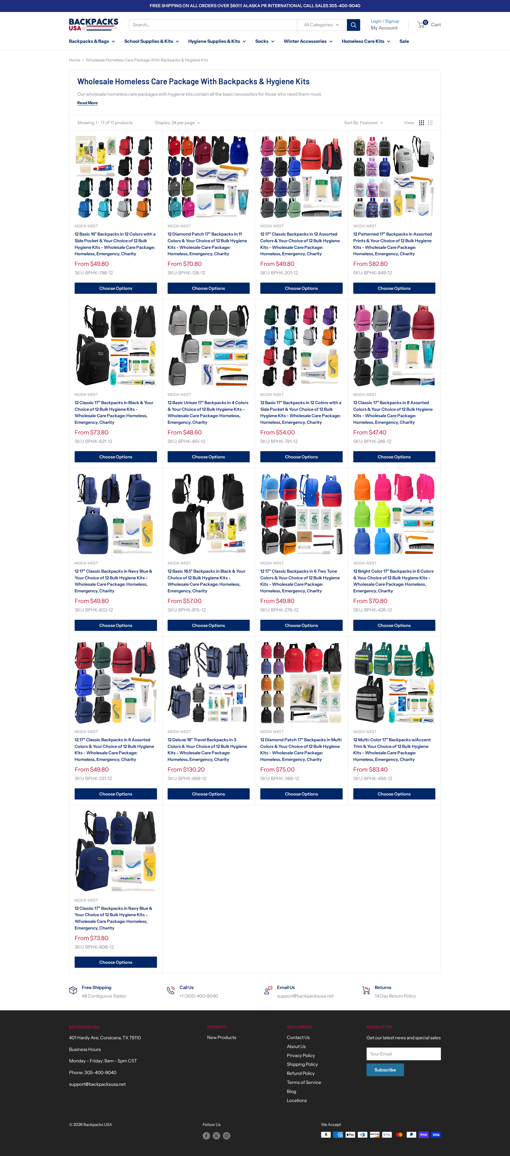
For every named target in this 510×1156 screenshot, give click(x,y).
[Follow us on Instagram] (226, 1135)
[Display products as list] (430, 122)
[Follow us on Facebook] (206, 1135)
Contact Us (298, 1037)
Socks (262, 41)
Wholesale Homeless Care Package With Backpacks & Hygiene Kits (147, 59)
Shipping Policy (302, 1064)
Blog (291, 1091)
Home (74, 59)
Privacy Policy (301, 1055)
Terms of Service (304, 1082)
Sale (404, 41)
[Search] (353, 25)
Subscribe (385, 1070)
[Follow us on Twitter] (216, 1135)
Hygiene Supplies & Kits (214, 41)
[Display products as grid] (421, 122)
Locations (297, 1100)
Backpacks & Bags (89, 41)
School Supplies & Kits (148, 41)
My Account (384, 28)
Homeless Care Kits (363, 41)
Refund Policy (301, 1073)
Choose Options (115, 288)
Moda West (86, 226)
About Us (296, 1046)
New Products (221, 1037)
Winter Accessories (305, 41)
